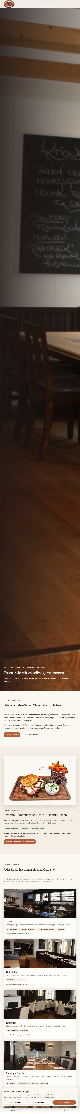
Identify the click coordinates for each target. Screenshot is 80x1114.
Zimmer (66, 1111)
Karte (40, 1111)
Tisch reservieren (30, 734)
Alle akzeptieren (64, 1102)
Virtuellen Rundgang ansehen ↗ (17, 933)
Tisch (13, 1111)
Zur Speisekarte (12, 734)
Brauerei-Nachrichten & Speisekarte (20, 842)
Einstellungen (40, 1102)
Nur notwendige (15, 1102)
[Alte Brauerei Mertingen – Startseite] (9, 4)
